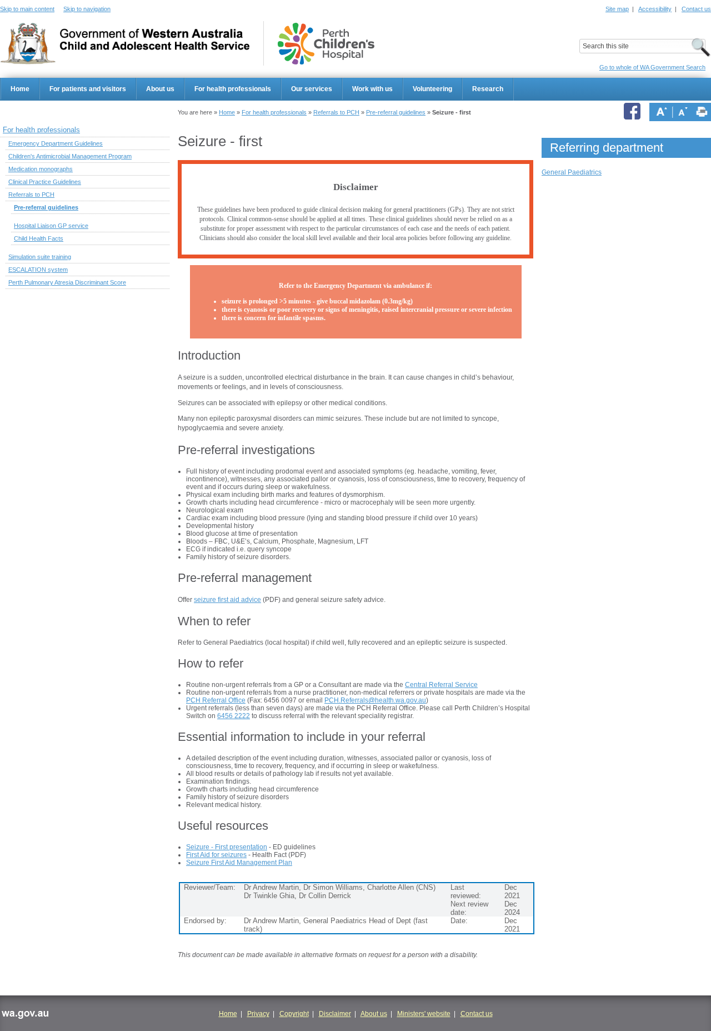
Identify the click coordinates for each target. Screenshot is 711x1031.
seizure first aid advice (227, 600)
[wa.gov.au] (24, 1015)
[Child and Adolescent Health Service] (124, 43)
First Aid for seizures (216, 855)
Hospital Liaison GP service (51, 225)
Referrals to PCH (336, 112)
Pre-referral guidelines (395, 112)
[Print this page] (702, 111)
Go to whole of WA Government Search (652, 67)
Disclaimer (335, 1014)
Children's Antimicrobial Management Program (70, 156)
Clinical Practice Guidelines (44, 181)
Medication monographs (40, 169)
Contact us (696, 9)
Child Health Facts (38, 238)
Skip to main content (27, 9)
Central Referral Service (441, 685)
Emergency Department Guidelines (55, 143)
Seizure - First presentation (226, 847)
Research (487, 89)
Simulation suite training (39, 256)
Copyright (294, 1014)
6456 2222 (233, 716)
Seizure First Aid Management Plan (239, 862)
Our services (311, 89)
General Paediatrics (572, 172)
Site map (617, 9)
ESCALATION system (38, 269)
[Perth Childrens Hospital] (326, 43)
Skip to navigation (87, 9)
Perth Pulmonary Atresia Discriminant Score (67, 282)
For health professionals (232, 89)
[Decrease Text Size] (683, 111)
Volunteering (432, 89)
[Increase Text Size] (661, 111)
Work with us (372, 89)
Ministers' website (423, 1014)
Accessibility (655, 9)
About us (160, 89)
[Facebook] (634, 112)
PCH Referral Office (216, 700)
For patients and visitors (87, 89)
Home (20, 89)
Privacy (258, 1014)
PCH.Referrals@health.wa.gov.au (375, 700)
